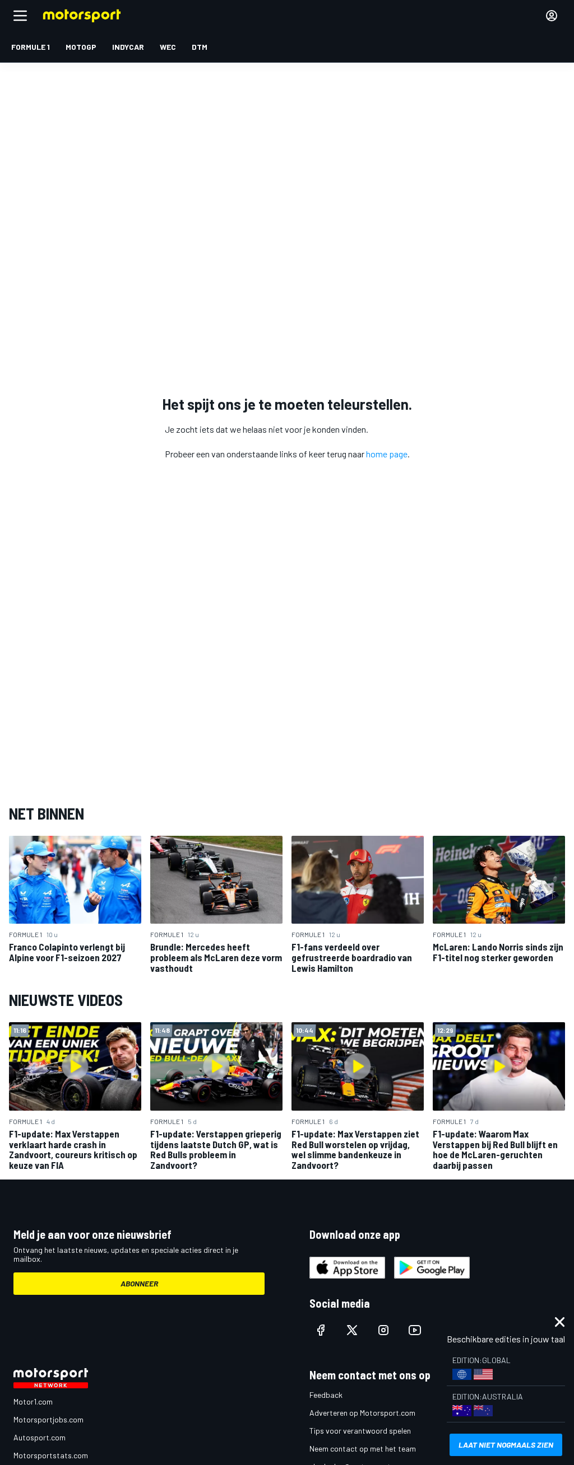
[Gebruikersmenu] (551, 15)
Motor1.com (33, 1401)
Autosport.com (39, 1437)
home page (387, 453)
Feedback (325, 1395)
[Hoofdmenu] (20, 16)
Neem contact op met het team (362, 1448)
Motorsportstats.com (50, 1455)
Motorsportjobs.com (48, 1419)
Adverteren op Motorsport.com (362, 1412)
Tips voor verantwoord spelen (360, 1430)
